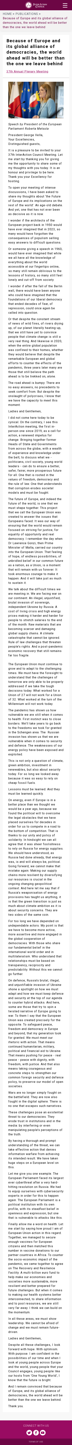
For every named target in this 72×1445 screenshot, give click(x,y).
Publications (27, 14)
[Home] (36, 5)
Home (8, 14)
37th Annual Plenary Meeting (27, 71)
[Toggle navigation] (65, 5)
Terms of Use (36, 1442)
